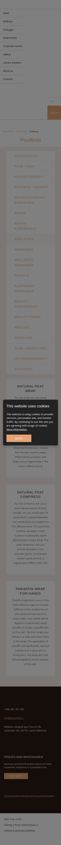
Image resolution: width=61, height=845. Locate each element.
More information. (16, 429)
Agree (19, 438)
